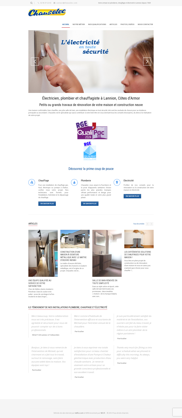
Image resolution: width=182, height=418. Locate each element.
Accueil (65, 24)
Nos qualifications (97, 24)
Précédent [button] (35, 62)
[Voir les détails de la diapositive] (91, 61)
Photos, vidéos (127, 24)
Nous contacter (145, 24)
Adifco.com (79, 413)
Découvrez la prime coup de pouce (91, 169)
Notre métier (79, 24)
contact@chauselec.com (66, 3)
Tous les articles (138, 224)
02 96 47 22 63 (45, 3)
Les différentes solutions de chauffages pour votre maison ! (137, 255)
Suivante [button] (147, 62)
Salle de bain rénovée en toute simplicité (104, 282)
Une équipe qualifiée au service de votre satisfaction (39, 283)
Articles (113, 24)
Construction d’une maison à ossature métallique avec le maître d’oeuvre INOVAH (73, 256)
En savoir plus (47, 203)
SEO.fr (103, 413)
